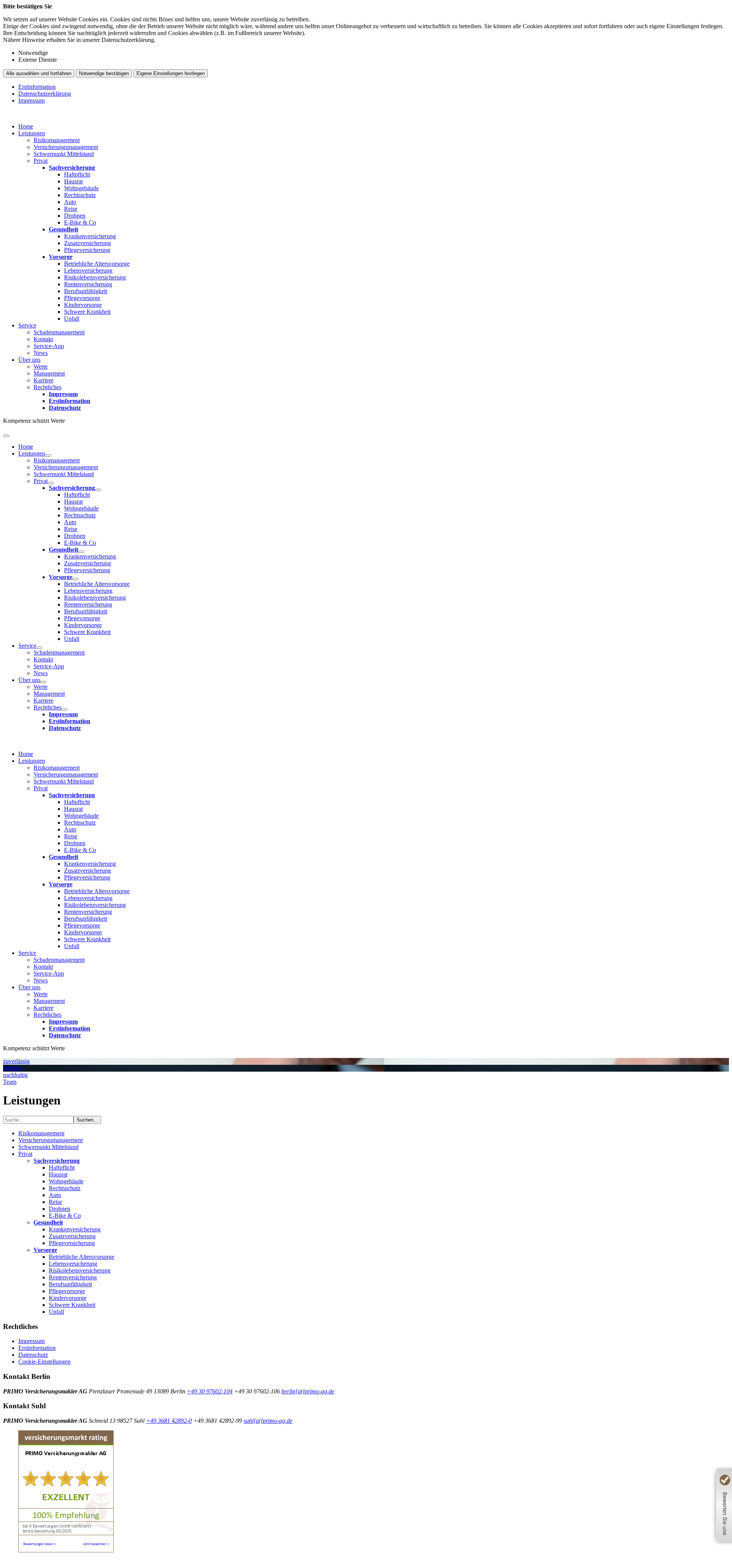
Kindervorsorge (83, 305)
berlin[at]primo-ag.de (307, 1391)
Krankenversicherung (90, 236)
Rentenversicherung (88, 284)
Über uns (29, 359)
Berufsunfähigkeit (85, 291)
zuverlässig (16, 1061)
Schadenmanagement (59, 332)
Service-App (49, 346)
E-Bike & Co (80, 222)
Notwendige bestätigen (104, 73)
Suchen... (87, 1120)
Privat (41, 160)
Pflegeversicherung (87, 250)
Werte (41, 366)
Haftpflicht (77, 174)
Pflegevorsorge (82, 298)
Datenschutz (33, 1354)
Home (25, 126)
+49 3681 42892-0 (169, 1420)
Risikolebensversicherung (95, 277)
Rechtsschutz (80, 195)
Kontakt (43, 339)
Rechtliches (47, 387)
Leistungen (31, 133)
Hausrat (73, 181)
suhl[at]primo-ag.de (268, 1420)
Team (9, 1082)
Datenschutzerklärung (44, 93)
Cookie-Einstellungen (44, 1361)
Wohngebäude (81, 188)
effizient (12, 1068)
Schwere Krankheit (87, 311)
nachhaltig (15, 1075)
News (41, 353)
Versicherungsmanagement (66, 147)
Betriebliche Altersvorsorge (97, 263)
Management (49, 373)
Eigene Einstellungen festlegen (170, 73)
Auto (70, 202)
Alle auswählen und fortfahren (38, 73)
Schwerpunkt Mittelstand (64, 154)
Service (27, 325)
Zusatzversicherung (87, 243)
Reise (70, 208)
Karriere (43, 380)
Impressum (31, 100)
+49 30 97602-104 (210, 1391)
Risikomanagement (57, 140)
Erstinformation (37, 86)
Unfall (71, 318)
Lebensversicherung (88, 270)
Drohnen (74, 215)
